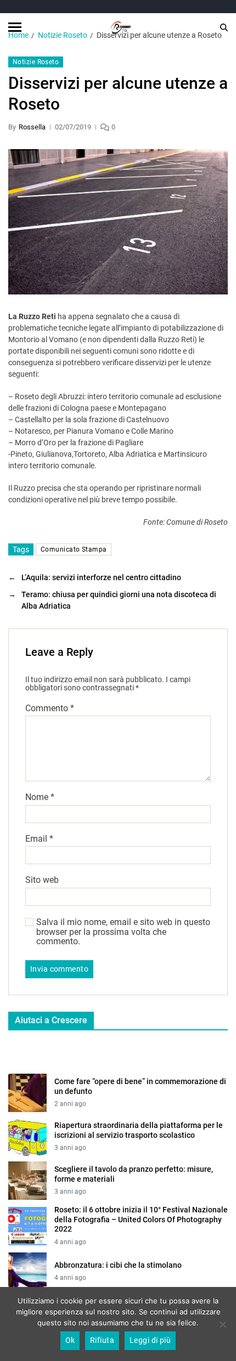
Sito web (42, 880)
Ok (70, 1340)
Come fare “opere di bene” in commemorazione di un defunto (140, 1086)
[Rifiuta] (222, 1324)
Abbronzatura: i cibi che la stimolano (118, 1265)
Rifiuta (102, 1340)
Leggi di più (150, 1340)
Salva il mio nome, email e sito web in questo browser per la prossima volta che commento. (123, 931)
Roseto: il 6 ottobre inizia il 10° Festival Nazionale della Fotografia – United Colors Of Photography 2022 (141, 1219)
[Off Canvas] (14, 27)
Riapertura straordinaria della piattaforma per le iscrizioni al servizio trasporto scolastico (138, 1130)
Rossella (32, 127)
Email (39, 839)
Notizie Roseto (36, 62)
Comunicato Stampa (73, 549)
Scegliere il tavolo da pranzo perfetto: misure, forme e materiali (133, 1174)
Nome (39, 797)
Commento (49, 708)
